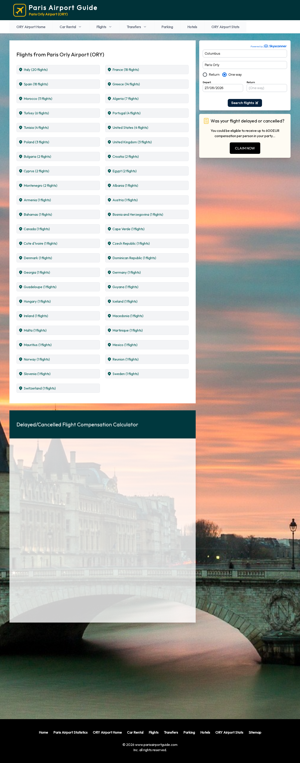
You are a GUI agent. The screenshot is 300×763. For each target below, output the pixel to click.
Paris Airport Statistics (70, 732)
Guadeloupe (40, 287)
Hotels (192, 27)
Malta (35, 330)
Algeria (125, 98)
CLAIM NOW (245, 148)
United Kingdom (132, 142)
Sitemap (255, 732)
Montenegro (40, 185)
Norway (37, 359)
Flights (101, 27)
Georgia (37, 272)
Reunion (125, 359)
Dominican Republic (134, 258)
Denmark (38, 258)
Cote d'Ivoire (40, 243)
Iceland (124, 301)
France (125, 69)
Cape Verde (128, 229)
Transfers (134, 27)
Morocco (38, 98)
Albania (125, 185)
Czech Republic (131, 243)
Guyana (125, 287)
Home (43, 732)
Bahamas (38, 214)
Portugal (126, 113)
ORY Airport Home (30, 27)
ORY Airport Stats (225, 27)
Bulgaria (37, 156)
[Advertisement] (102, 667)
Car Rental (68, 27)
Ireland (36, 316)
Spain (36, 84)
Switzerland (40, 388)
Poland (36, 142)
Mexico (124, 345)
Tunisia (36, 127)
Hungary (37, 301)
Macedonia (127, 316)
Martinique (127, 330)
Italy (36, 69)
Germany (126, 272)
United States (130, 127)
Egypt (124, 171)
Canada (37, 229)
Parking (167, 27)
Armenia (37, 200)
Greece (126, 84)
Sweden (125, 374)
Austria (125, 200)
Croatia (125, 156)
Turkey (36, 113)
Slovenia (37, 374)
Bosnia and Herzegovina (137, 214)
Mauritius (38, 345)
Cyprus (36, 171)
